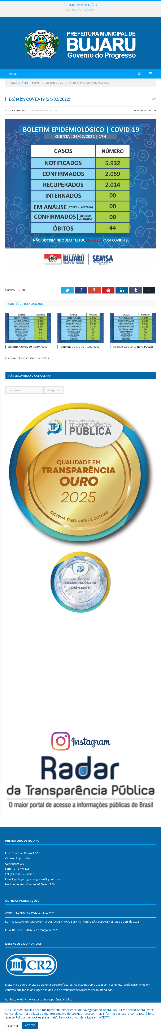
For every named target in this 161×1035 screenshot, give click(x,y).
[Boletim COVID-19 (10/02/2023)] (133, 328)
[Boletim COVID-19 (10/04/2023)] (28, 328)
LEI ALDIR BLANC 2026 (18, 930)
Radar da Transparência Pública (51, 999)
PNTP (22, 999)
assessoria (103, 984)
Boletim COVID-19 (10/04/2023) (28, 347)
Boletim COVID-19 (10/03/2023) (80, 347)
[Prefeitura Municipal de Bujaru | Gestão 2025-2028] (80, 43)
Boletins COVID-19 (145, 110)
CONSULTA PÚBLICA (17, 913)
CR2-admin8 (18, 110)
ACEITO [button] (30, 1025)
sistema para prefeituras (57, 984)
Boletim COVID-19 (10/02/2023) (133, 347)
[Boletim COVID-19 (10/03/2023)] (80, 328)
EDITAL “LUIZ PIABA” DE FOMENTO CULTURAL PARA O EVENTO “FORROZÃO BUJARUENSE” (79, 10)
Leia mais (49, 1017)
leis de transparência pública (72, 990)
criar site (30, 984)
